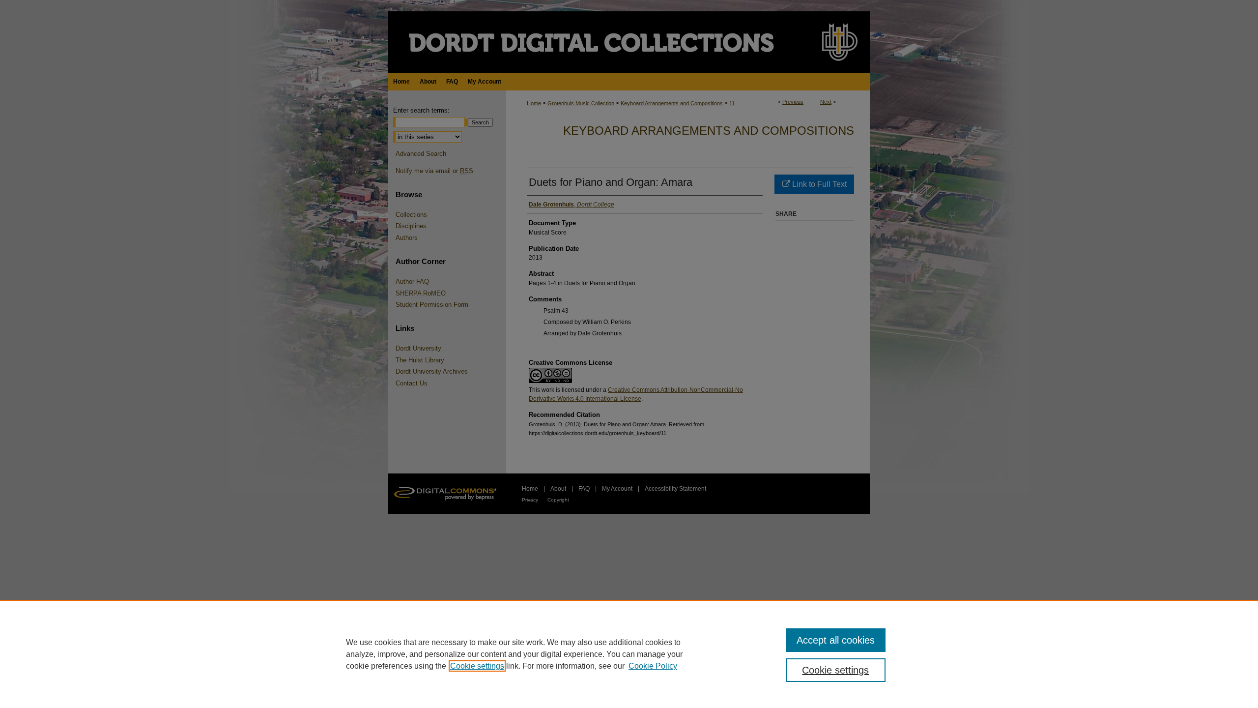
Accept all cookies (836, 640)
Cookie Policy (653, 666)
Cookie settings (477, 666)
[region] (629, 654)
